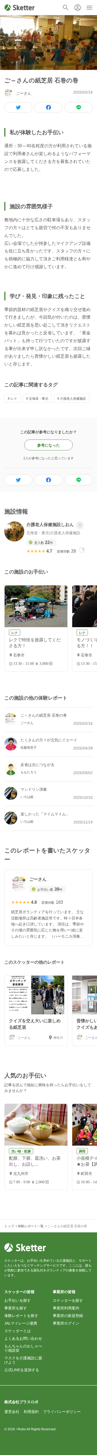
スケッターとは (17, 1331)
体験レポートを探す (21, 1315)
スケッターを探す (68, 1300)
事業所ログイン (66, 1323)
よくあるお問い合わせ (23, 1338)
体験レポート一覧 (31, 1226)
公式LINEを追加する (21, 1370)
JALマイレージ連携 (20, 1323)
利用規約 (31, 1411)
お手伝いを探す (17, 1300)
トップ (9, 1226)
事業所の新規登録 (68, 1315)
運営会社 (11, 1411)
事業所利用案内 (66, 1308)
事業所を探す (15, 1308)
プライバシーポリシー (62, 1411)
